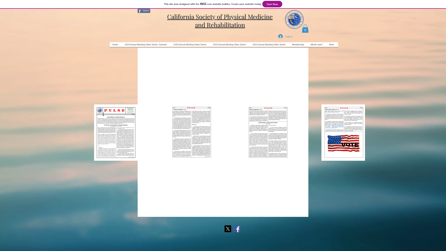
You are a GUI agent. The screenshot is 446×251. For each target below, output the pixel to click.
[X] (227, 228)
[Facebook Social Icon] (237, 228)
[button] (305, 28)
